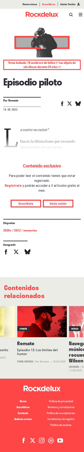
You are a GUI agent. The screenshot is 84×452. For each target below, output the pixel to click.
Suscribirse (23, 407)
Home (23, 401)
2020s (7, 230)
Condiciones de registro (61, 419)
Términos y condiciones (61, 407)
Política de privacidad (61, 401)
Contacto (23, 413)
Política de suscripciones (61, 413)
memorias (30, 230)
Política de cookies (61, 425)
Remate (13, 100)
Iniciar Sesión (67, 4)
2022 (17, 230)
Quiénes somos (23, 419)
